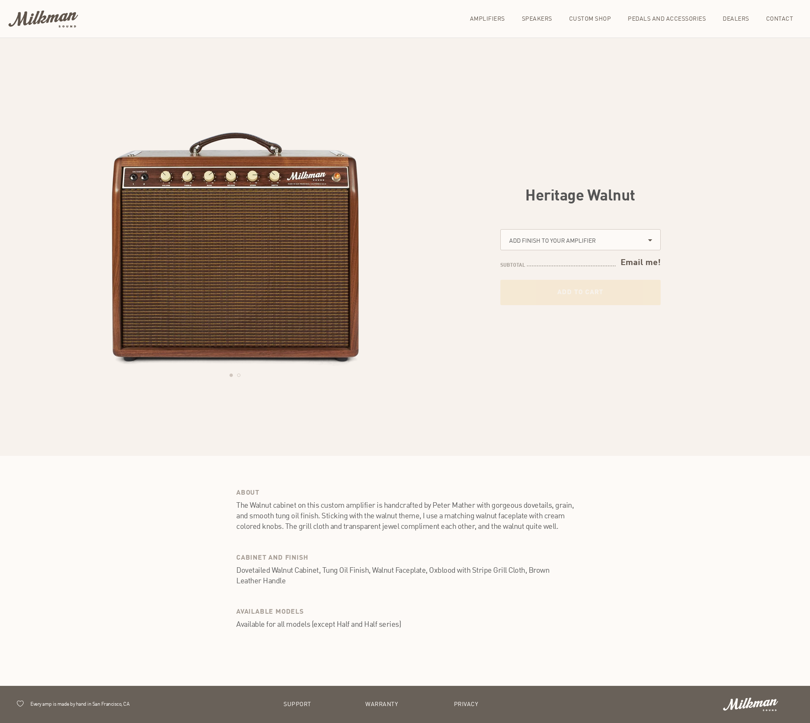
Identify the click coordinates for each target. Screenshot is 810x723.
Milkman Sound (43, 19)
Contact (780, 19)
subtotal (512, 265)
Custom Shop (590, 19)
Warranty (381, 704)
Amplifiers (487, 19)
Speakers (537, 19)
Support (297, 704)
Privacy (466, 704)
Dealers (736, 19)
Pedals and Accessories (667, 19)
